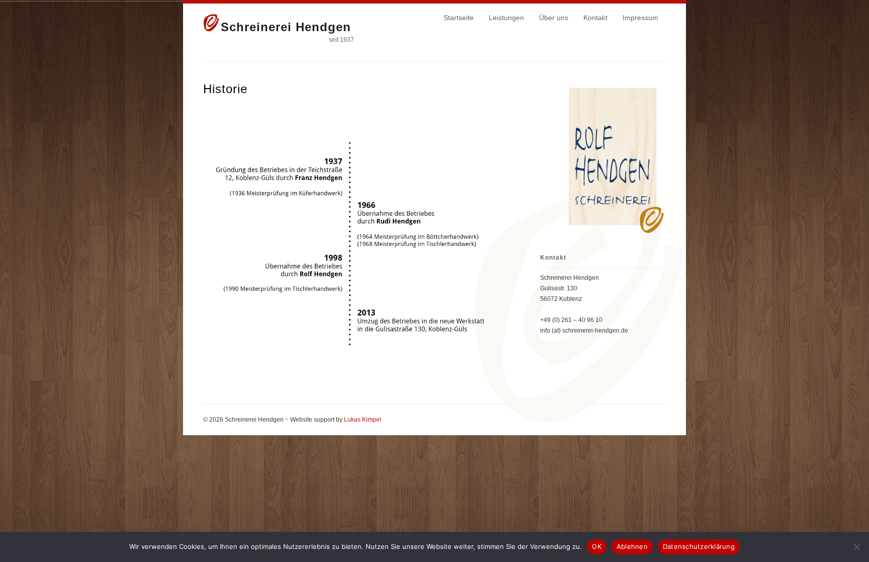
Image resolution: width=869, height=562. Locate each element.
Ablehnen (632, 546)
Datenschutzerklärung (699, 546)
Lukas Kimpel (362, 419)
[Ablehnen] (856, 547)
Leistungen (506, 18)
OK (596, 546)
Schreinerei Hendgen (286, 27)
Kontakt (595, 18)
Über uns (553, 18)
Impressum (640, 18)
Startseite (459, 18)
